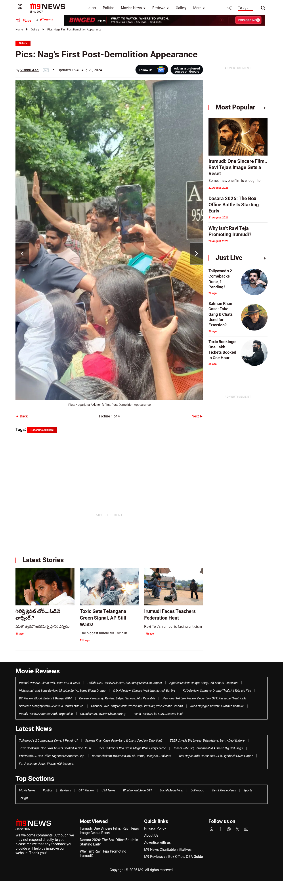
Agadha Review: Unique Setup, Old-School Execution (203, 683)
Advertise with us (157, 842)
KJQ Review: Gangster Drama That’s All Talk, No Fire (217, 690)
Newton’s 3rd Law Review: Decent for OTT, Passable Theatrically (204, 698)
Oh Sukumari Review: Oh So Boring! (103, 714)
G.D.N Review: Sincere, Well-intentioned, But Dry (144, 690)
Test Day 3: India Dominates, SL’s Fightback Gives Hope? (216, 756)
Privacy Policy (155, 828)
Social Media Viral (171, 790)
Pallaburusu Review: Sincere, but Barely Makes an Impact (125, 683)
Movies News (131, 8)
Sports (247, 790)
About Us (151, 835)
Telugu (243, 8)
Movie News (27, 790)
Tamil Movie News (224, 790)
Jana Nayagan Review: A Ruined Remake (217, 706)
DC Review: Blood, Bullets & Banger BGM (45, 698)
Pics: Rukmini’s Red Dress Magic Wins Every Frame (132, 748)
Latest (91, 8)
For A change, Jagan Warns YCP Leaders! (46, 763)
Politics (108, 8)
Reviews (158, 8)
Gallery (181, 8)
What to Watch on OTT (137, 790)
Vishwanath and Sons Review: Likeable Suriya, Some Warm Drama (62, 690)
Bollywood (197, 790)
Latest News (33, 729)
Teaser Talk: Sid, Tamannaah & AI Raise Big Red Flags (208, 748)
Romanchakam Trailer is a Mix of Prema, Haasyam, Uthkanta (131, 756)
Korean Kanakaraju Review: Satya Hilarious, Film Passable (117, 698)
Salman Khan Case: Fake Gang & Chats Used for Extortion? (123, 740)
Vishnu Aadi (29, 70)
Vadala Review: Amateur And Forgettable (46, 714)
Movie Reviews (37, 671)
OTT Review (86, 790)
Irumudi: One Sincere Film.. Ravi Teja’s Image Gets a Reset (109, 830)
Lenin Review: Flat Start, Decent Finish (158, 714)
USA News (108, 790)
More (197, 8)
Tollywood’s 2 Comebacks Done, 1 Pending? (48, 740)
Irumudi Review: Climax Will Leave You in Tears (49, 683)
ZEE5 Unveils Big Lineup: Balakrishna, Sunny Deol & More (207, 740)
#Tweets (46, 20)
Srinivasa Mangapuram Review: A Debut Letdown (51, 706)
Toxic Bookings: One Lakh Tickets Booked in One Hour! (55, 748)
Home (19, 29)
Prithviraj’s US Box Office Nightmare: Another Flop (51, 756)
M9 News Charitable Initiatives (167, 849)
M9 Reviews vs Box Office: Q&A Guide (173, 857)
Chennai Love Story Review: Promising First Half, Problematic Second (137, 706)
